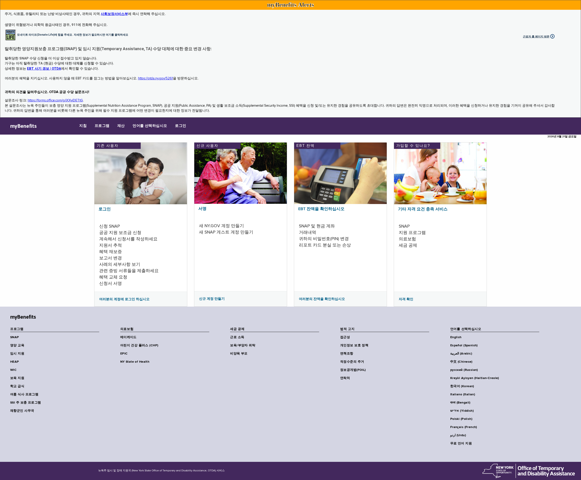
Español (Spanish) (464, 345)
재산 (121, 126)
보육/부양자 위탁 (242, 345)
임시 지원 (17, 353)
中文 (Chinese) (461, 361)
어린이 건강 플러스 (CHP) (139, 345)
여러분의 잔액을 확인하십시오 (322, 299)
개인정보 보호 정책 (354, 345)
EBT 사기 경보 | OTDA (44, 68)
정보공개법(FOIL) (353, 370)
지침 (83, 126)
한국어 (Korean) (462, 386)
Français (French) (463, 427)
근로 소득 (237, 337)
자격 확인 (406, 299)
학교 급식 (17, 386)
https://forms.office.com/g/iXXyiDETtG (55, 100)
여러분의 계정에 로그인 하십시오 (124, 299)
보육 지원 (17, 378)
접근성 (345, 337)
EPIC (124, 353)
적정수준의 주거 (352, 361)
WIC (13, 370)
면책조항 (346, 353)
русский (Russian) (464, 370)
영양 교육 (17, 345)
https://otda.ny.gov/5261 (155, 78)
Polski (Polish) (461, 419)
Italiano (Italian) (462, 394)
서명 (202, 209)
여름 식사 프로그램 (24, 394)
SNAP (14, 337)
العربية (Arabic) (461, 353)
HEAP (14, 361)
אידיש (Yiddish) (462, 410)
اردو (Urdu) (458, 435)
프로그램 (102, 126)
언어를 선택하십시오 (150, 126)
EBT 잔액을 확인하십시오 (321, 209)
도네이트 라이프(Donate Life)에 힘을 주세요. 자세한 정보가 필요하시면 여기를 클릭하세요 (72, 34)
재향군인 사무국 (22, 410)
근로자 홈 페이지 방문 (536, 36)
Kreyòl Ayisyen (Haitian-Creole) (474, 378)
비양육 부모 (239, 353)
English (456, 337)
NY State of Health (135, 361)
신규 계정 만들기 (212, 299)
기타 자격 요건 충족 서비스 (423, 209)
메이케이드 (128, 337)
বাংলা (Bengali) (460, 402)
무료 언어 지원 (461, 443)
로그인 (180, 126)
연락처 (345, 378)
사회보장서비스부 (114, 14)
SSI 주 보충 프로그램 (25, 402)
